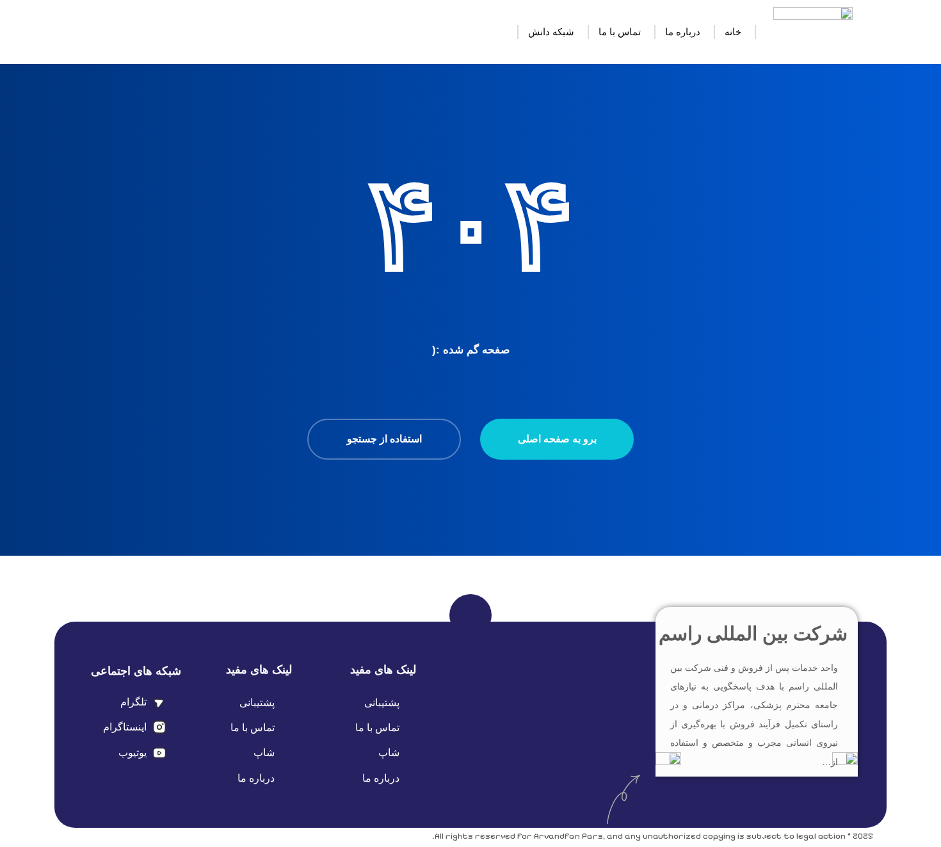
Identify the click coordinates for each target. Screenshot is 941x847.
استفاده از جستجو (384, 438)
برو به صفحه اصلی (557, 438)
